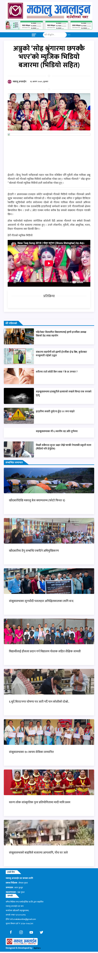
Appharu (37, 948)
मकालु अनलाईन (19, 82)
